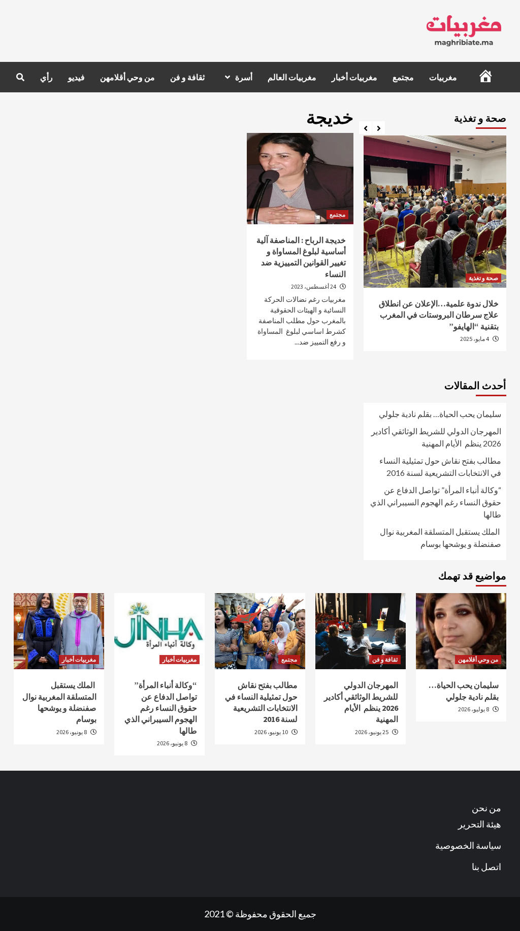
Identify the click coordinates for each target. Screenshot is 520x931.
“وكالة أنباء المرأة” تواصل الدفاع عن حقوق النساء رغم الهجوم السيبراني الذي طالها (435, 502)
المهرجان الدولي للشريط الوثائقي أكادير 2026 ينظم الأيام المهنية (436, 437)
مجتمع (403, 77)
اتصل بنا (486, 866)
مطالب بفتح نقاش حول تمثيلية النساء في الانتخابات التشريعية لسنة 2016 (440, 466)
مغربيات (443, 77)
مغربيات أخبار (354, 77)
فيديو (76, 77)
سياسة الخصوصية (468, 845)
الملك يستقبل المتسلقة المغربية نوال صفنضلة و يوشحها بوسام (440, 537)
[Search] (20, 77)
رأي (46, 77)
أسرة (243, 77)
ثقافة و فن (187, 77)
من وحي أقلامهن (127, 77)
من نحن (486, 807)
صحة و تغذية (483, 278)
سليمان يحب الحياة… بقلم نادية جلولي (440, 414)
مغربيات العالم (292, 77)
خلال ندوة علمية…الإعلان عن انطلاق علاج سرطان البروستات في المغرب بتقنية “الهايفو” (439, 314)
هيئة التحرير (479, 824)
